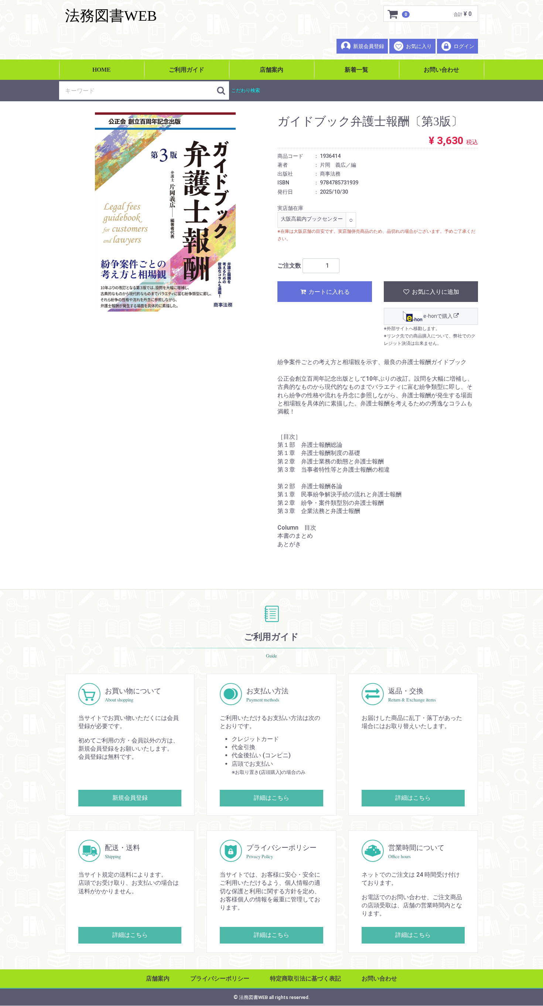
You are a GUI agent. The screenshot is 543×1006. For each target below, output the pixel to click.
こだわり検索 (245, 90)
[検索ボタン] (221, 90)
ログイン (464, 46)
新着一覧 (356, 70)
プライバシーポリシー (219, 978)
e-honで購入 (438, 316)
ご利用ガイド (186, 70)
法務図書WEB (111, 15)
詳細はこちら (271, 797)
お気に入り (419, 46)
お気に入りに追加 (434, 291)
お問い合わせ (441, 70)
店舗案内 (271, 70)
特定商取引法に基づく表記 (305, 978)
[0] (393, 14)
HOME (101, 70)
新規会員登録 (368, 46)
